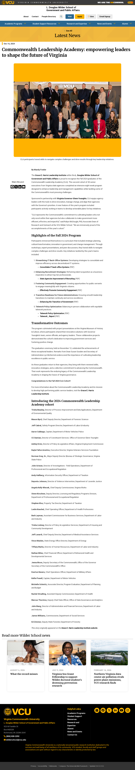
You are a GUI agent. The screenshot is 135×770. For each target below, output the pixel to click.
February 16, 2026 (102, 670)
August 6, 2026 (17, 670)
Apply (79, 16)
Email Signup (105, 16)
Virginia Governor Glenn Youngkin (71, 198)
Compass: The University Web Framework (73, 766)
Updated (92, 766)
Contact (35, 16)
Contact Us (72, 735)
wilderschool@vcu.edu (16, 740)
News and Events (104, 24)
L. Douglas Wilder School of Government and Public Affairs (63, 9)
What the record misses (24, 674)
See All (69, 31)
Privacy (33, 766)
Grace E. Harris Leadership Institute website (79, 628)
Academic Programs (13, 24)
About (26, 16)
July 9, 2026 (57, 670)
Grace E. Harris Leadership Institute (50, 175)
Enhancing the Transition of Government (56, 302)
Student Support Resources (44, 24)
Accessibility (42, 766)
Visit (70, 16)
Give (129, 2)
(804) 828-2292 (12, 736)
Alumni (125, 24)
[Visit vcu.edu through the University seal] (32, 712)
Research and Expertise (77, 24)
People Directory (49, 16)
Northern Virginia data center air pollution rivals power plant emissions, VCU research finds (109, 678)
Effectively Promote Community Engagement (58, 290)
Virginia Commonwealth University (43, 2)
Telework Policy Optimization (52, 313)
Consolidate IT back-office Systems (54, 267)
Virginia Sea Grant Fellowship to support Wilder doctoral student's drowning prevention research (67, 680)
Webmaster (53, 766)
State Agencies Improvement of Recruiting (57, 279)
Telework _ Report (47, 316)
